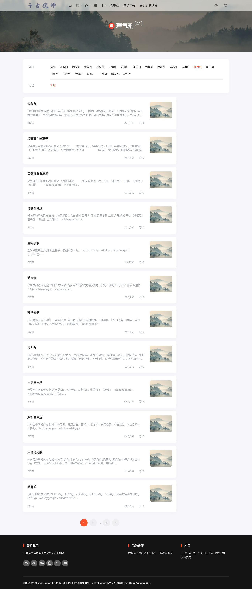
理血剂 (210, 66)
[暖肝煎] (161, 493)
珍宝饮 (31, 278)
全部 (53, 66)
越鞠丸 (31, 104)
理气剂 (198, 66)
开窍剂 (100, 66)
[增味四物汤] (161, 214)
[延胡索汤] (161, 319)
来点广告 (129, 5)
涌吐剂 (161, 66)
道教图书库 (166, 552)
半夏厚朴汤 (34, 382)
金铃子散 (33, 243)
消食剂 (149, 66)
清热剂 (173, 66)
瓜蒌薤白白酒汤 (37, 173)
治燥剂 (112, 66)
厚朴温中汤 (34, 417)
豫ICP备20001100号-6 (103, 582)
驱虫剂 (127, 73)
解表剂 (115, 73)
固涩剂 (76, 66)
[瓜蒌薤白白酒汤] (161, 179)
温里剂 (185, 66)
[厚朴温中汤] (161, 423)
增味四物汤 (34, 208)
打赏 (210, 552)
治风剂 (125, 66)
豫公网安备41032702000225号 (133, 582)
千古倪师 (56, 582)
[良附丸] (161, 354)
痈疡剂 (54, 73)
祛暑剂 (66, 73)
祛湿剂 (78, 73)
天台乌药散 (34, 452)
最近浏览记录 (148, 5)
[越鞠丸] (161, 110)
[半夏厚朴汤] (161, 388)
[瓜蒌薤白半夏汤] (161, 145)
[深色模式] (216, 5)
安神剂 (88, 66)
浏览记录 (186, 557)
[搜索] (225, 5)
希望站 (114, 5)
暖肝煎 (31, 487)
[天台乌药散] (161, 458)
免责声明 (219, 552)
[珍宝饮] (161, 284)
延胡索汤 (33, 313)
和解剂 (64, 66)
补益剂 (103, 73)
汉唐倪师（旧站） (147, 552)
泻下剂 (137, 66)
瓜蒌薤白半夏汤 (37, 139)
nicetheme (83, 582)
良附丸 (31, 347)
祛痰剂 (91, 73)
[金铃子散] (161, 249)
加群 (203, 552)
